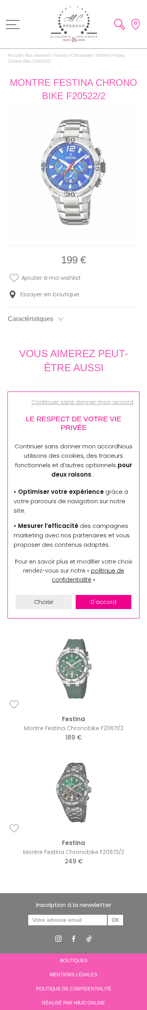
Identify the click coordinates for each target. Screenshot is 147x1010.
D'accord (103, 602)
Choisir (43, 602)
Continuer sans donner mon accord (82, 402)
